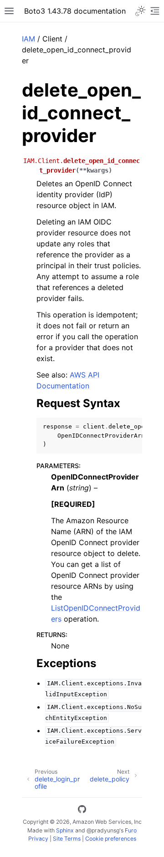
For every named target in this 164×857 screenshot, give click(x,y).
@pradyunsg (103, 830)
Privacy (38, 838)
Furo (131, 830)
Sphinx (65, 830)
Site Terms (67, 838)
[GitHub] (82, 810)
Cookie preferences (110, 838)
